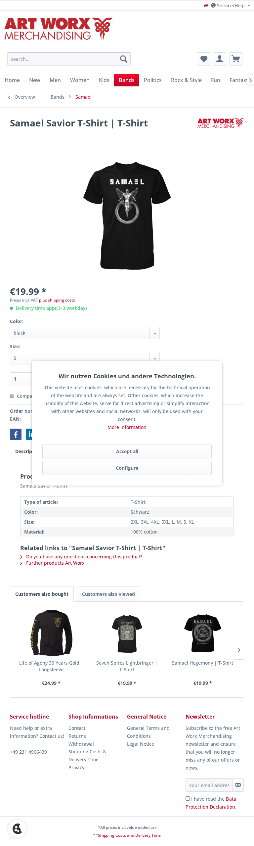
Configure (127, 468)
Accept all (127, 451)
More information (127, 427)
